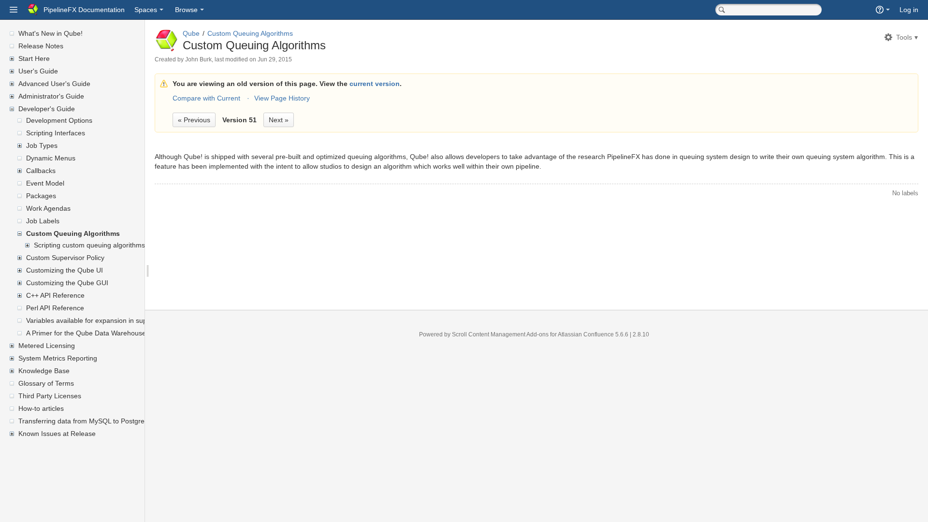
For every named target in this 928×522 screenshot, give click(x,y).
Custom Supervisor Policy (65, 257)
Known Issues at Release (57, 433)
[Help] (883, 9)
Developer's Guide (46, 109)
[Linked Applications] (13, 9)
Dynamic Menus (50, 158)
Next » (279, 120)
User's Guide (38, 71)
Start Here (34, 58)
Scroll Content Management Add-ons (500, 334)
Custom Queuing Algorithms (73, 233)
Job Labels (42, 221)
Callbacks (41, 170)
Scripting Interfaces (55, 133)
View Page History (282, 98)
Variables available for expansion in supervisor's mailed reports (122, 320)
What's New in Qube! (50, 33)
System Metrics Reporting (57, 358)
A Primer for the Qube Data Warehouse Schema (99, 333)
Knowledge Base (44, 371)
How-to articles (41, 408)
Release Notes (40, 46)
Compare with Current (206, 98)
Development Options (59, 120)
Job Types (42, 145)
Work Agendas (48, 208)
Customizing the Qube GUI (67, 283)
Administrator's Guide (51, 96)
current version (374, 83)
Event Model (45, 183)
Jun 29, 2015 (275, 59)
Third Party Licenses (49, 396)
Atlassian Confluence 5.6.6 (594, 334)
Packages (41, 196)
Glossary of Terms (46, 383)
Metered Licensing (46, 345)
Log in (908, 10)
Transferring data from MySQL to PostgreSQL (88, 421)
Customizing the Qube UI (64, 270)
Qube (191, 33)
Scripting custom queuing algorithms (89, 245)
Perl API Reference (55, 308)
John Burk (198, 59)
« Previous (194, 120)
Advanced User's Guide (54, 83)
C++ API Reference (55, 295)
